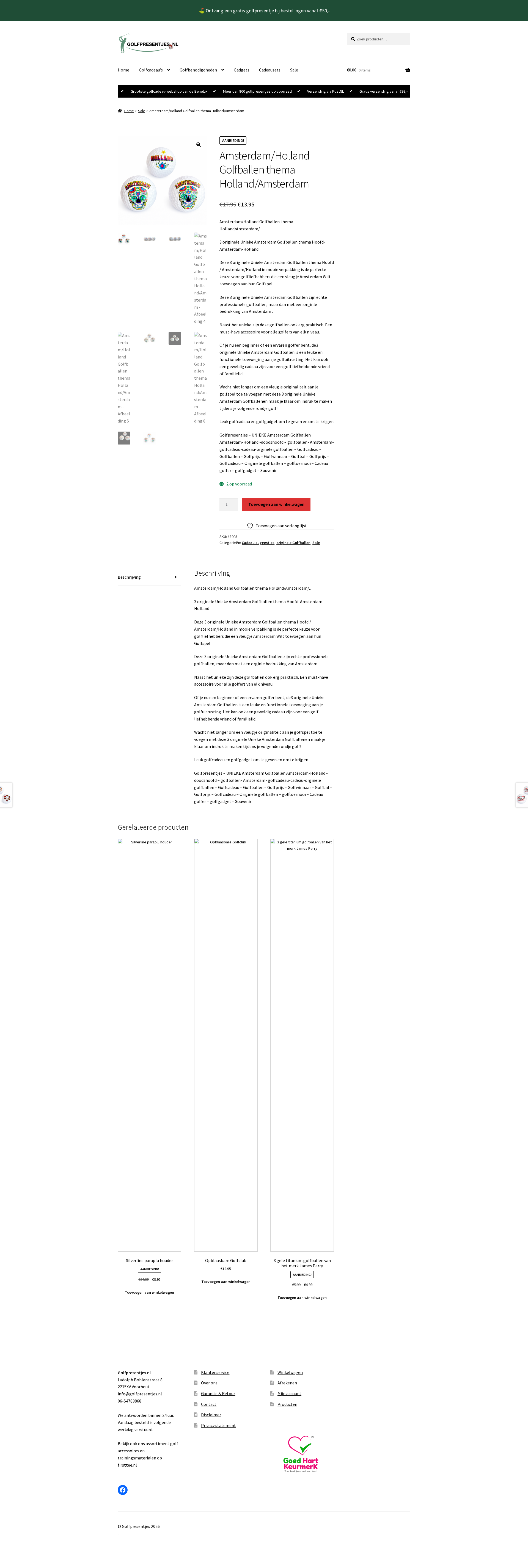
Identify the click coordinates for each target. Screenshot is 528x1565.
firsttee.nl (127, 1465)
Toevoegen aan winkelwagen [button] (149, 1292)
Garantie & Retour (218, 1393)
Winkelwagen (290, 1372)
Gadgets (241, 70)
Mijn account (289, 1393)
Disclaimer (211, 1414)
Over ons (209, 1382)
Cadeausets (269, 70)
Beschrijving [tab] (129, 577)
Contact (208, 1404)
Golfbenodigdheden (198, 70)
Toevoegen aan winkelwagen (276, 504)
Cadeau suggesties (258, 542)
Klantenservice (215, 1372)
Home (123, 70)
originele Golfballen (293, 542)
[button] (198, 144)
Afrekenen (287, 1382)
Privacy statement (218, 1425)
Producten (287, 1404)
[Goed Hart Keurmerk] (302, 1454)
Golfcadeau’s (151, 70)
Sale (294, 70)
